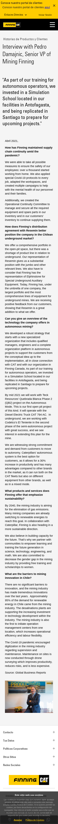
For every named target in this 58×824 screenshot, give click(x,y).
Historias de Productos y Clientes (24, 39)
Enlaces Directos (14, 14)
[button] (52, 24)
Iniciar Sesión (45, 15)
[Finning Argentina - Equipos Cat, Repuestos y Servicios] (11, 25)
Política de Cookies (35, 820)
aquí (47, 7)
